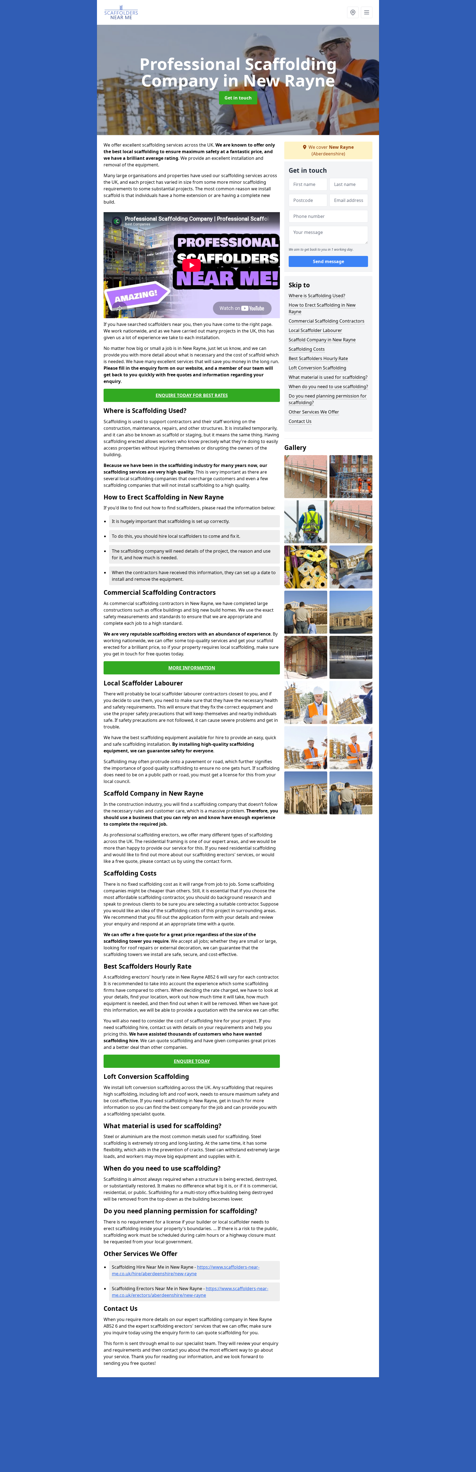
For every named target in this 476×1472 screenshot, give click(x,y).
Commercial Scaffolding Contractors (326, 321)
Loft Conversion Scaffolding (317, 368)
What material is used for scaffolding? (328, 377)
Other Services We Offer (314, 412)
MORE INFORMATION (191, 668)
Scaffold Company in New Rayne (322, 340)
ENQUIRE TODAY (192, 1061)
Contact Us (300, 421)
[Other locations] (353, 12)
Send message (328, 261)
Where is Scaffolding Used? (317, 296)
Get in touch (238, 98)
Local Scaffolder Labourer (315, 330)
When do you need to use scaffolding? (328, 386)
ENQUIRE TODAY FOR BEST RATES (192, 395)
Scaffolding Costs (307, 349)
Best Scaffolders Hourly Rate (318, 358)
